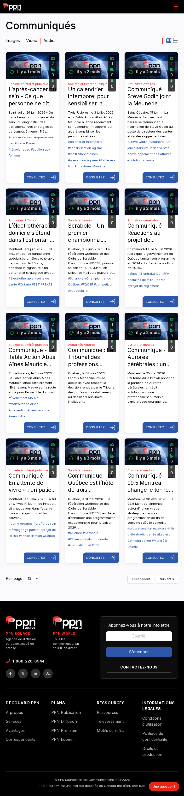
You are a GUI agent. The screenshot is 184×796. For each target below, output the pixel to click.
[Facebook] (10, 673)
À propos (14, 712)
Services (13, 721)
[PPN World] (67, 624)
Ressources (107, 712)
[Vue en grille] (169, 40)
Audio (48, 40)
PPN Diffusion (64, 721)
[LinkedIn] (35, 673)
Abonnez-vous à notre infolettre (139, 625)
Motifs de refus (110, 730)
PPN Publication (66, 712)
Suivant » (167, 579)
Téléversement (110, 721)
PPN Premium (64, 730)
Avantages (15, 730)
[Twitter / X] (23, 673)
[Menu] (176, 6)
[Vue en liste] (175, 40)
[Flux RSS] (48, 673)
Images (13, 40)
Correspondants (20, 739)
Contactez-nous (139, 667)
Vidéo (31, 40)
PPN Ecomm (63, 739)
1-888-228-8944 (28, 661)
